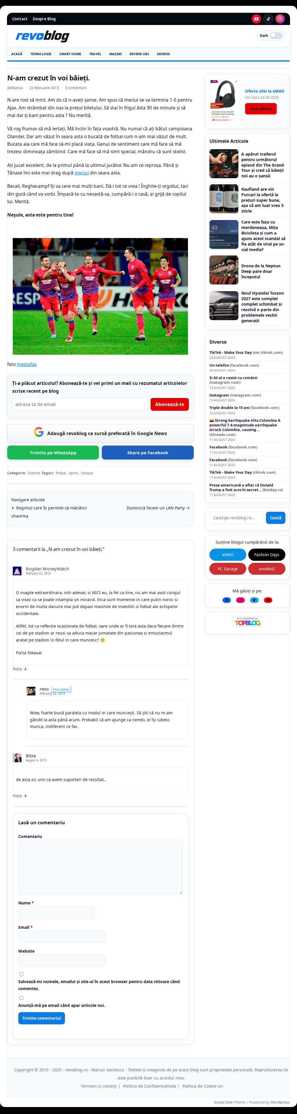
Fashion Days (266, 554)
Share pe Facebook (147, 452)
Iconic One (223, 1102)
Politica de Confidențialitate (149, 1086)
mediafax (27, 364)
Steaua (87, 473)
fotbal (61, 473)
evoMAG (267, 569)
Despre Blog (44, 19)
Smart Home (70, 54)
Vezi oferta (260, 108)
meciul (82, 173)
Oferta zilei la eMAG (264, 91)
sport (73, 473)
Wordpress (280, 1102)
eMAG (227, 554)
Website (26, 951)
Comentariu (30, 836)
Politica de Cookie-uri (202, 1086)
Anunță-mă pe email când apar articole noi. (61, 1005)
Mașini (115, 54)
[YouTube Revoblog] (256, 19)
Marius (17, 87)
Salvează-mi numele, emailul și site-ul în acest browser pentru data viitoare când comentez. (99, 985)
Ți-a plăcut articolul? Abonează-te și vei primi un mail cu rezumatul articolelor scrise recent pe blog (99, 387)
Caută (275, 517)
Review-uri (139, 54)
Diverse (163, 54)
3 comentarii (75, 87)
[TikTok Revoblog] (268, 19)
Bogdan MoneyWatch (47, 569)
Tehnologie (41, 54)
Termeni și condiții (99, 1086)
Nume (26, 903)
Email (25, 927)
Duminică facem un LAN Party (158, 508)
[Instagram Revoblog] (280, 19)
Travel (95, 54)
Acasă (16, 54)
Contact (20, 19)
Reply (17, 668)
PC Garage (228, 569)
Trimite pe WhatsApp (53, 452)
